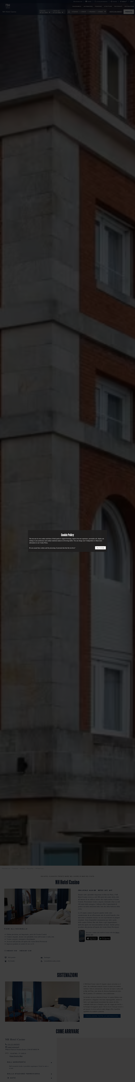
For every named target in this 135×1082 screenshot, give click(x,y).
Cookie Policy (44, 543)
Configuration (89, 541)
